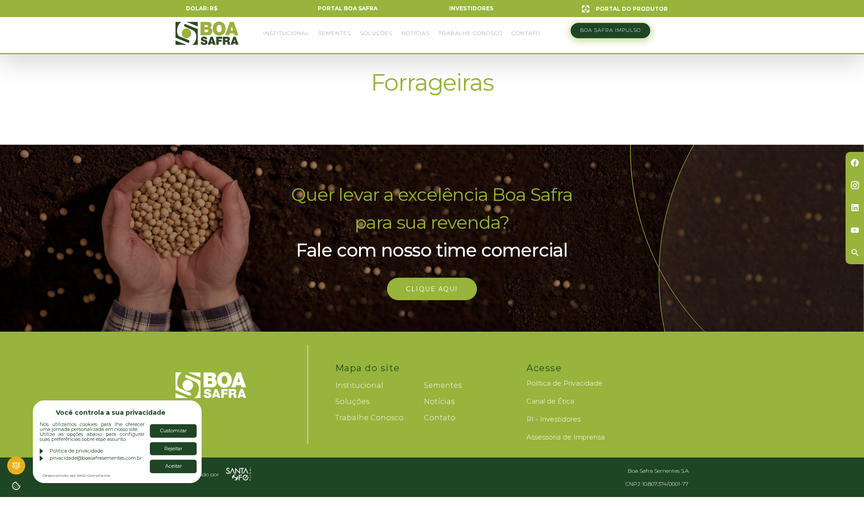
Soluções (376, 33)
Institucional (286, 33)
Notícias (415, 33)
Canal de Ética (550, 401)
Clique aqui (432, 289)
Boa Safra (207, 37)
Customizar (173, 430)
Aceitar (173, 466)
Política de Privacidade (564, 383)
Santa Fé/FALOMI (238, 474)
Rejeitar (173, 448)
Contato (526, 33)
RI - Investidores (553, 419)
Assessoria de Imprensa (565, 437)
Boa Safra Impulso (610, 30)
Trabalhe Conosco (470, 33)
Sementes (334, 33)
